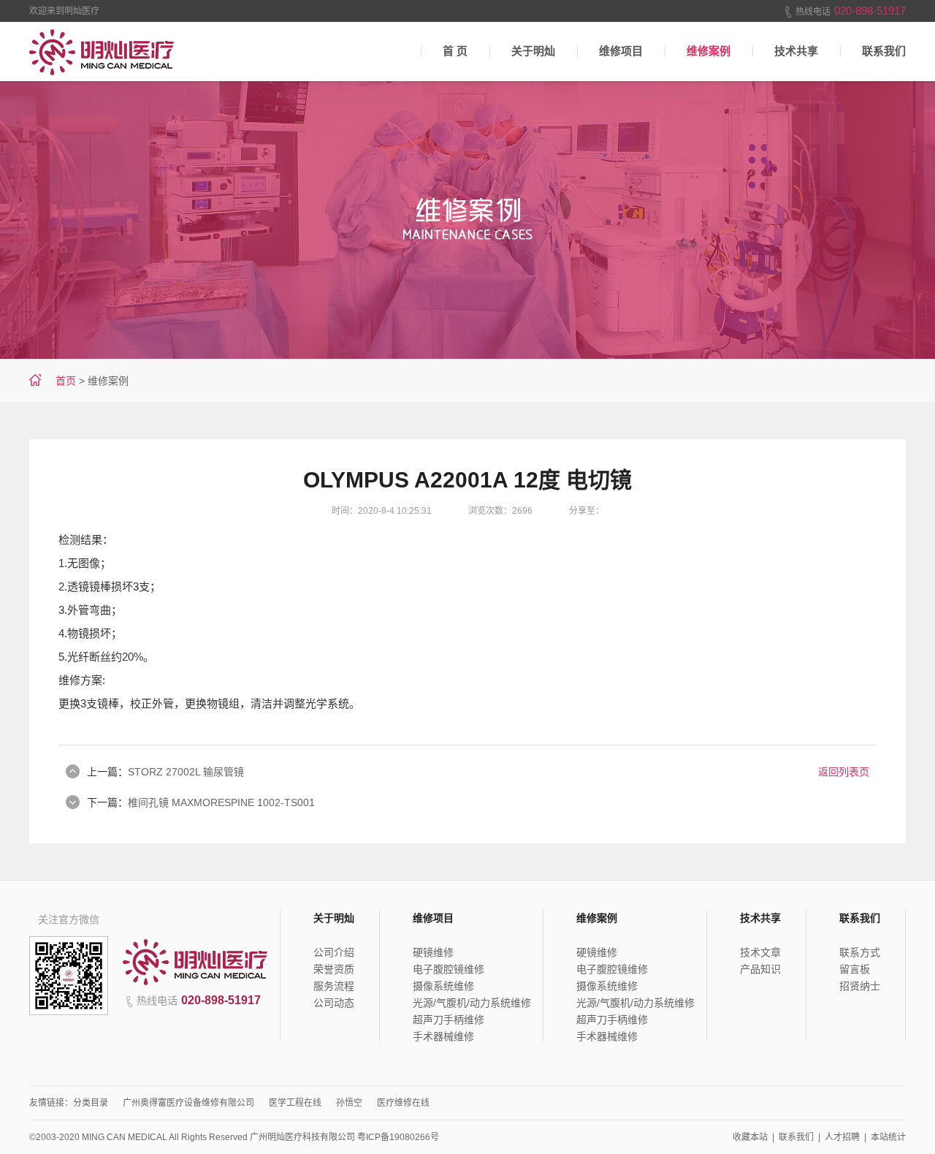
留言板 (854, 969)
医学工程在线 (295, 1103)
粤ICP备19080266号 (398, 1137)
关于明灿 (533, 51)
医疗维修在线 (403, 1103)
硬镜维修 (433, 952)
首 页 (455, 51)
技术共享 (796, 51)
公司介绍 (333, 952)
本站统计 (888, 1137)
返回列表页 (843, 772)
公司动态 (333, 1003)
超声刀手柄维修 (448, 1019)
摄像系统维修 (443, 986)
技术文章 (760, 952)
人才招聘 (842, 1137)
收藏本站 (750, 1137)
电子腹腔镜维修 (448, 969)
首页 (66, 381)
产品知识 (760, 969)
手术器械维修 (443, 1036)
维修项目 (621, 51)
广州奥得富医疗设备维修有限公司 (188, 1103)
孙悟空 (349, 1103)
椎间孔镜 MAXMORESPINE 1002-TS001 (221, 802)
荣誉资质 (333, 969)
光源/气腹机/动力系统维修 (472, 1003)
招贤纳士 (859, 986)
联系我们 (884, 51)
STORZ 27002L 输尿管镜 (186, 772)
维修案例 (708, 51)
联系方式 (859, 952)
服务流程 (333, 986)
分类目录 (90, 1103)
